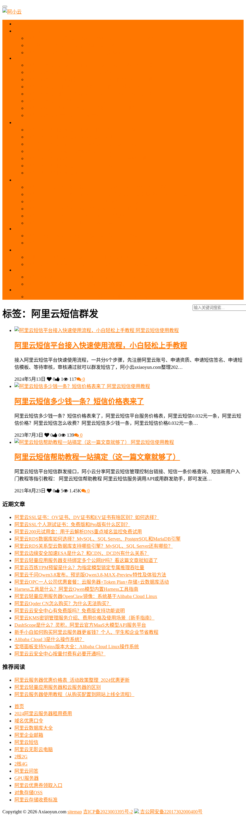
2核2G (21, 756)
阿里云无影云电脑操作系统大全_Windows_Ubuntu (78, 223)
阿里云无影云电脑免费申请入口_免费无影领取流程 (80, 215)
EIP (23, 289)
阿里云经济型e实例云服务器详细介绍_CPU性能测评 (81, 108)
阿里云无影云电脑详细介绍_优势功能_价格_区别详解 (82, 208)
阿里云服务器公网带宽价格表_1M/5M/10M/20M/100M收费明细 (92, 93)
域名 (24, 249)
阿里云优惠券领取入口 (38, 785)
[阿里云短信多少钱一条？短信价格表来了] (60, 386)
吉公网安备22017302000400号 (170, 811)
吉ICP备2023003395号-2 (108, 811)
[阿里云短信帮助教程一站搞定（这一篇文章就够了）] (72, 442)
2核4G (21, 763)
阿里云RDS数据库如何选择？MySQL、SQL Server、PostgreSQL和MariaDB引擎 (97, 538)
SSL (24, 270)
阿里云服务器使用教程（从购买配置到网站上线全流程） (86, 86)
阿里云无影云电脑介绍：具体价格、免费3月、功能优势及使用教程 (97, 187)
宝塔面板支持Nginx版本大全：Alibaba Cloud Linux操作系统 (76, 646)
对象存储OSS (28, 792)
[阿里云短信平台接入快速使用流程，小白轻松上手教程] (75, 330)
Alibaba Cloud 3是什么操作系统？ (49, 639)
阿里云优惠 (31, 31)
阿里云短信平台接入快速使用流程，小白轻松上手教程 (100, 345)
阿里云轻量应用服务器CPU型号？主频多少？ (74, 165)
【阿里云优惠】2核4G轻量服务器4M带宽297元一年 (80, 151)
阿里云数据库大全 (33, 727)
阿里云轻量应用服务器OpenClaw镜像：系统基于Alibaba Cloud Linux (85, 596)
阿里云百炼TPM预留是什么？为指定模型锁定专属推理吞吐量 (79, 567)
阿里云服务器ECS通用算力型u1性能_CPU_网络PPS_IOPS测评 (91, 79)
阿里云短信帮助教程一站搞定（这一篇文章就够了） (97, 457)
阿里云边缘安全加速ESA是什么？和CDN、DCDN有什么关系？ (81, 553)
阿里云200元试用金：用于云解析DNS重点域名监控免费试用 (78, 531)
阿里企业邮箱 (28, 735)
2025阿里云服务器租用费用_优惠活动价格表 (73, 45)
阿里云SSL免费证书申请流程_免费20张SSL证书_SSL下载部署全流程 (99, 276)
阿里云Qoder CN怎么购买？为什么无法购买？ (62, 603)
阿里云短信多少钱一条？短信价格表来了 (79, 401)
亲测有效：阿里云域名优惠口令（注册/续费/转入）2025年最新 (92, 257)
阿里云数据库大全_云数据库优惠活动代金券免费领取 (82, 235)
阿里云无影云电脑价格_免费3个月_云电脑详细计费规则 (85, 201)
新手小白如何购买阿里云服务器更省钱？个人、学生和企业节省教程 (86, 632)
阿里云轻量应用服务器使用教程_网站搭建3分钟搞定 (81, 129)
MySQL (27, 228)
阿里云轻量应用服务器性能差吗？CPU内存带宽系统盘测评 (88, 158)
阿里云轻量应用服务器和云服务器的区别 (69, 136)
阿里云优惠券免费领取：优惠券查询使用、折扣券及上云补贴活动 (96, 38)
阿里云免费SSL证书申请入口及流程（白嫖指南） (78, 284)
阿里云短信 (26, 742)
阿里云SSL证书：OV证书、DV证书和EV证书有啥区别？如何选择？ (86, 517)
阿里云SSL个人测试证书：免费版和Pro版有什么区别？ (72, 524)
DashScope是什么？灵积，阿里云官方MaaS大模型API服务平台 (80, 625)
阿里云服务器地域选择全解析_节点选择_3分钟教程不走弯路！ (92, 65)
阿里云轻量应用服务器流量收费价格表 (67, 172)
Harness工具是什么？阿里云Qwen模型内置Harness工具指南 (76, 589)
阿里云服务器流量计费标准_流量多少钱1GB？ (75, 115)
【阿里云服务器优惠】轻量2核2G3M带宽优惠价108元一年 (87, 144)
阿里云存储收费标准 (36, 799)
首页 (24, 23)
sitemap (75, 811)
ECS (25, 58)
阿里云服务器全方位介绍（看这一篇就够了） (74, 72)
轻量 (24, 122)
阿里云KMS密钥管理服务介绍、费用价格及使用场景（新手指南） (84, 617)
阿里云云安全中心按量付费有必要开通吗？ (60, 653)
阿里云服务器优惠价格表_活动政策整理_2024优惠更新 (72, 680)
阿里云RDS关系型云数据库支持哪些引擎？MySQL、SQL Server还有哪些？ (93, 546)
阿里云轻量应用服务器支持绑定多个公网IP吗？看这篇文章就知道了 (86, 560)
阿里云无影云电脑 (33, 749)
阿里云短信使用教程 (157, 330)
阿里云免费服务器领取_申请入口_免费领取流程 (76, 52)
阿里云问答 (26, 771)
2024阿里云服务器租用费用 (43, 713)
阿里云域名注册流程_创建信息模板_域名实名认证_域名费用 (90, 264)
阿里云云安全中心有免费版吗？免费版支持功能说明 (69, 610)
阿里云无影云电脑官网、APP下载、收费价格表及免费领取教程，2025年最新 (107, 194)
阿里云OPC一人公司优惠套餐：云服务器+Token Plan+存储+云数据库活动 (91, 582)
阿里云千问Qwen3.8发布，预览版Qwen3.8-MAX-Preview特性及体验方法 (90, 574)
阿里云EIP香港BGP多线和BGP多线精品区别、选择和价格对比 (92, 296)
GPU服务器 (26, 778)
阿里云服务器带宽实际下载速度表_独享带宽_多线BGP (84, 101)
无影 (24, 179)
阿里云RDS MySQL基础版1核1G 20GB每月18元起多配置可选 (91, 242)
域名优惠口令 (28, 720)
